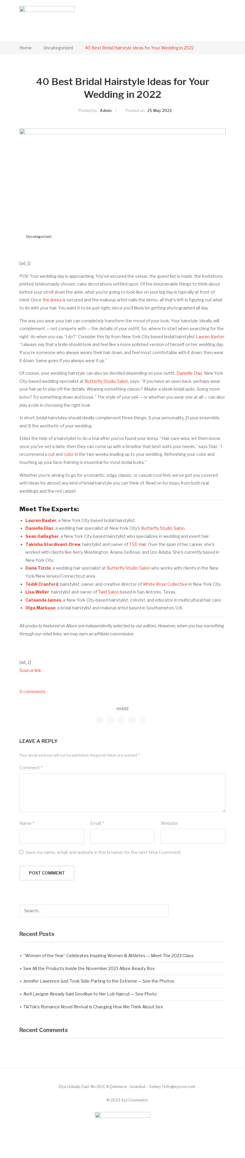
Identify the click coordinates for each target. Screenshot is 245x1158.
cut (51, 454)
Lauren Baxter (210, 336)
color (69, 454)
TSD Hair (137, 544)
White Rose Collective (165, 584)
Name (26, 823)
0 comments (32, 691)
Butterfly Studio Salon (106, 381)
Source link (30, 670)
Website (169, 823)
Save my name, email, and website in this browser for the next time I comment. (104, 852)
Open (206, 21)
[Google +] (132, 720)
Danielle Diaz (189, 373)
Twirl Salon (108, 591)
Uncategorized (58, 47)
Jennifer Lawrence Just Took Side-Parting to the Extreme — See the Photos (98, 981)
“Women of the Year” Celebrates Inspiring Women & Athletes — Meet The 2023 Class (108, 955)
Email (97, 823)
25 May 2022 (159, 110)
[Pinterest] (121, 720)
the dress (52, 299)
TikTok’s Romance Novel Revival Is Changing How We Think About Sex (93, 1006)
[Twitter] (110, 720)
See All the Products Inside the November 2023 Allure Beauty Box (89, 968)
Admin (106, 110)
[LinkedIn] (142, 720)
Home (25, 47)
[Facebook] (99, 720)
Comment (30, 767)
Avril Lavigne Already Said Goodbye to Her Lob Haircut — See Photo (90, 993)
